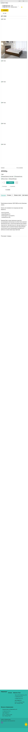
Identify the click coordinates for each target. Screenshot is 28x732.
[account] (26, 1)
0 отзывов (8, 189)
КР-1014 (3, 290)
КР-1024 (3, 379)
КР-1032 (3, 260)
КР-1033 (3, 349)
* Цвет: (2, 174)
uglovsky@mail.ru (18, 700)
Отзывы (9, 195)
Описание (3, 195)
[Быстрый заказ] (16, 182)
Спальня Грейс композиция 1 (7, 649)
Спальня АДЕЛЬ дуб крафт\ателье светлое (11, 469)
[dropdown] (2, 1)
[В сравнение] (26, 242)
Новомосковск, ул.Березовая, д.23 (9, 709)
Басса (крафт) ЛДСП (5, 499)
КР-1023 (3, 319)
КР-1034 (3, 409)
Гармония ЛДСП (5, 529)
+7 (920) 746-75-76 (19, 698)
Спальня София (4, 619)
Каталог (10, 692)
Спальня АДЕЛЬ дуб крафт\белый (8, 439)
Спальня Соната (5, 589)
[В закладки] (26, 240)
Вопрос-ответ (17, 195)
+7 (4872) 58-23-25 (19, 696)
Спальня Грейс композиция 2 (7, 679)
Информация (4, 691)
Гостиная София (5, 559)
